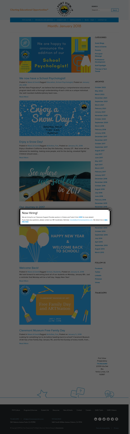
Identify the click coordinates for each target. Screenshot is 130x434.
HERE (80, 217)
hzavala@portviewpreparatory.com (81, 220)
